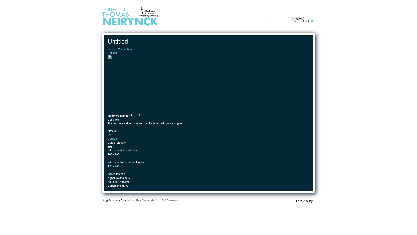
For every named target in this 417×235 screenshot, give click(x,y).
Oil (109, 134)
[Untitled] (140, 111)
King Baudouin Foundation (118, 200)
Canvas (112, 138)
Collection (236, 19)
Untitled (112, 53)
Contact (259, 19)
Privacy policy (304, 201)
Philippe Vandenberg (120, 49)
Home (191, 19)
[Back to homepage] (142, 25)
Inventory (213, 19)
